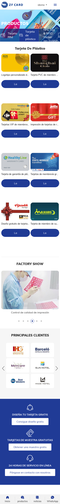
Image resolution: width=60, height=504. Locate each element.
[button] (19, 321)
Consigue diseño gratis (30, 421)
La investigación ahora (16, 85)
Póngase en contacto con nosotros (30, 472)
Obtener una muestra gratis (30, 447)
